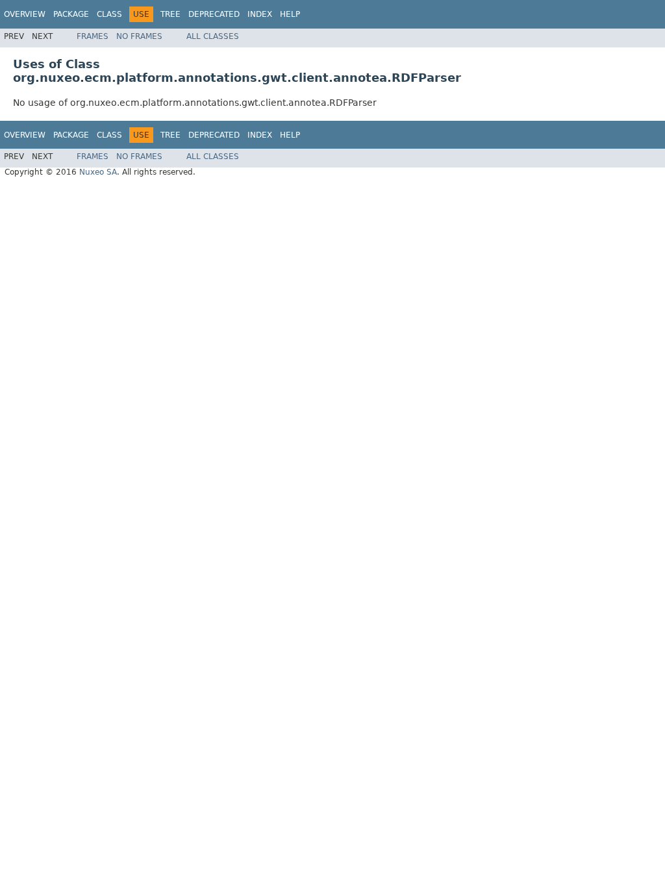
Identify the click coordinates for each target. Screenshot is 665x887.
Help (290, 14)
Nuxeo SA (98, 172)
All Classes (212, 36)
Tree (170, 14)
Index (259, 14)
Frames (92, 36)
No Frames (139, 36)
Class (109, 14)
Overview (24, 14)
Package (71, 14)
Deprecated (214, 14)
